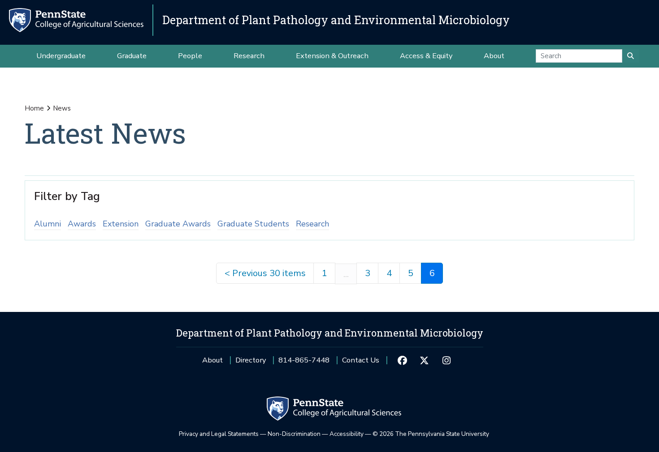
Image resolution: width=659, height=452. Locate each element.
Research (312, 223)
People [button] (190, 56)
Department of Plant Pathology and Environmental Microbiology (336, 20)
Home (34, 108)
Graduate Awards (178, 223)
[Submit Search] (630, 56)
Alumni (47, 223)
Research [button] (249, 56)
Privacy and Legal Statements (219, 434)
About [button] (494, 56)
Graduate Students (253, 223)
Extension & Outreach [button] (332, 56)
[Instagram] (446, 360)
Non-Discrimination (294, 434)
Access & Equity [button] (426, 56)
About (212, 360)
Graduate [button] (132, 56)
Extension (121, 223)
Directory (250, 360)
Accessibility (347, 434)
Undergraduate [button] (61, 56)
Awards (82, 223)
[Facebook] (402, 360)
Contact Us (360, 360)
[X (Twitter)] (424, 360)
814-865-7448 (304, 363)
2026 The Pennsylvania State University (431, 434)
